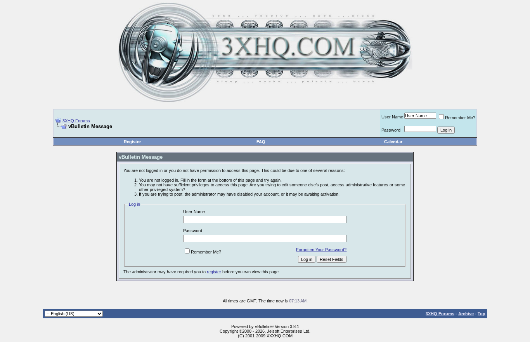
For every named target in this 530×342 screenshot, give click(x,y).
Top (481, 313)
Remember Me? (460, 117)
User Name (392, 117)
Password (390, 130)
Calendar (393, 141)
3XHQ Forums (76, 120)
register (214, 271)
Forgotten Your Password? (321, 249)
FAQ (260, 141)
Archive (466, 313)
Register (132, 141)
